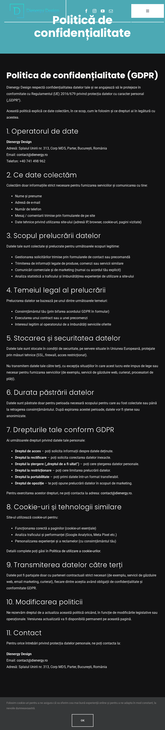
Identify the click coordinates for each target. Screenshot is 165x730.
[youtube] (103, 11)
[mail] (111, 11)
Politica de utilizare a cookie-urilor (74, 551)
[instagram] (94, 11)
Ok (82, 720)
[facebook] (86, 11)
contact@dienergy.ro (32, 155)
